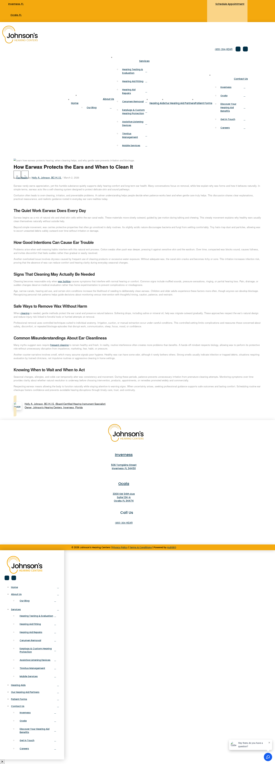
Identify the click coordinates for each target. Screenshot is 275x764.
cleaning (24, 313)
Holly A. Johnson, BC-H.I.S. (47, 177)
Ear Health (22, 177)
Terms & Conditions (140, 547)
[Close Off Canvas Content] (2, 761)
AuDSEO (171, 547)
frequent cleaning (59, 345)
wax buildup (64, 281)
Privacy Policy (120, 547)
